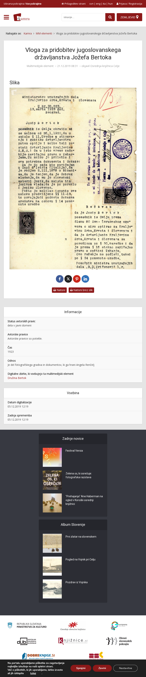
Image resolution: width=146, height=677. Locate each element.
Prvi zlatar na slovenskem (81, 536)
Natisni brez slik (83, 290)
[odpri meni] (6, 17)
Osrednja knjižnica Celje (105, 66)
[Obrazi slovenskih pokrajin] (119, 641)
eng (98, 3)
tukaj (33, 673)
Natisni (60, 290)
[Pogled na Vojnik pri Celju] (52, 566)
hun (110, 3)
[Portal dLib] (26, 641)
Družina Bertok (17, 378)
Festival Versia (74, 450)
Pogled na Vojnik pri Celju (80, 559)
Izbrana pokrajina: (22, 3)
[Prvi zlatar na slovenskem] (52, 543)
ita (104, 3)
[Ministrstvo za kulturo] (27, 626)
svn (91, 3)
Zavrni (102, 668)
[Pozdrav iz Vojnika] (52, 588)
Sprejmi (81, 668)
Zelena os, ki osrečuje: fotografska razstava (79, 475)
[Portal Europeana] (119, 626)
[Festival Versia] (52, 457)
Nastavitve (125, 668)
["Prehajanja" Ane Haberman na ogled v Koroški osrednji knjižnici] (52, 502)
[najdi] (110, 17)
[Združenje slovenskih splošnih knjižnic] (73, 641)
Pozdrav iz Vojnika (77, 582)
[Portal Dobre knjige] (38, 656)
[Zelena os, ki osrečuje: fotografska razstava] (52, 480)
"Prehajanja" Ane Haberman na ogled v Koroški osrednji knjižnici (84, 500)
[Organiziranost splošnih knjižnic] (73, 626)
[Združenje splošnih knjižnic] (96, 656)
